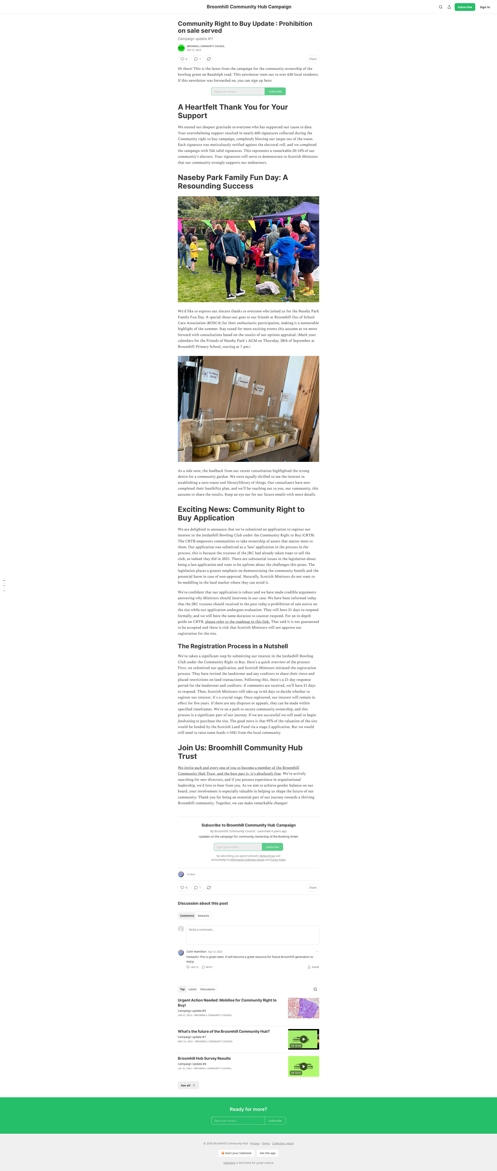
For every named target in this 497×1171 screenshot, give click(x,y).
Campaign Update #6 (192, 1064)
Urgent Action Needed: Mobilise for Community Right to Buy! (227, 1002)
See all (185, 1085)
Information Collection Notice (247, 859)
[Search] (441, 7)
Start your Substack (238, 1153)
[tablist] (194, 916)
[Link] (172, 111)
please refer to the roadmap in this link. (237, 622)
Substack (229, 1163)
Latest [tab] (192, 989)
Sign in (485, 7)
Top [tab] (182, 989)
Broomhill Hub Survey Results (204, 1058)
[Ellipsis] (317, 951)
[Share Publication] (449, 7)
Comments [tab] (187, 915)
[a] (304, 1039)
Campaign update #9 (192, 1011)
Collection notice (283, 1143)
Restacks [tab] (203, 915)
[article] (248, 1010)
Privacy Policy (278, 859)
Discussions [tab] (207, 989)
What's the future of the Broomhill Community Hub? (224, 1031)
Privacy (255, 1143)
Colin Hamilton (196, 951)
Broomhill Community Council (206, 46)
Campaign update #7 (192, 1037)
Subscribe (465, 7)
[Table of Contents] (4, 585)
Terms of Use (267, 856)
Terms (266, 1143)
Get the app (267, 1153)
